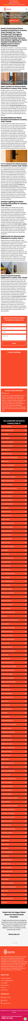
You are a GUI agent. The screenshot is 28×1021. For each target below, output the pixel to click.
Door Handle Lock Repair (8, 546)
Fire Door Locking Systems (8, 639)
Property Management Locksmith (10, 805)
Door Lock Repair (6, 577)
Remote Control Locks (7, 821)
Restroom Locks (5, 836)
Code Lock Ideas (6, 519)
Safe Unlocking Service (7, 852)
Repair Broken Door (6, 825)
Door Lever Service (6, 565)
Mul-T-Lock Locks (6, 774)
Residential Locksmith (7, 832)
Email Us (5, 1000)
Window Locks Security (7, 898)
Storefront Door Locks (7, 871)
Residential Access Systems (8, 828)
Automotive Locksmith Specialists (10, 457)
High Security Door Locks (8, 662)
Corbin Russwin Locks (7, 531)
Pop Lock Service (6, 801)
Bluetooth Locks (5, 473)
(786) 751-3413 (14, 21)
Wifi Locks (4, 894)
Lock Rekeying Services (7, 720)
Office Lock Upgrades (7, 782)
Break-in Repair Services (8, 480)
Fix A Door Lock (5, 643)
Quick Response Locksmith (8, 817)
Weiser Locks (5, 890)
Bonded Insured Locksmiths (8, 476)
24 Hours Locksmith (6, 426)
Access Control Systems (7, 442)
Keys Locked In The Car (7, 697)
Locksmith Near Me (6, 736)
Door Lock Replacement (7, 581)
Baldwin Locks (5, 461)
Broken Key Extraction (7, 484)
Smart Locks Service (6, 867)
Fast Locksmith (5, 623)
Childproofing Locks (6, 515)
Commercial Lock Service (8, 523)
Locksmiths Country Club (16, 1010)
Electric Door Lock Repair (8, 593)
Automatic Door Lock (7, 453)
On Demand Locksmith (7, 786)
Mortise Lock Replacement (8, 770)
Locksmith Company (6, 728)
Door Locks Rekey (6, 585)
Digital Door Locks (6, 542)
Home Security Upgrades (8, 678)
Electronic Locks (6, 596)
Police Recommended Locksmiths (10, 798)
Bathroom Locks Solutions (8, 465)
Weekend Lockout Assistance (9, 887)
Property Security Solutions (8, 809)
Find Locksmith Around (7, 631)
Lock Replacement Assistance (9, 724)
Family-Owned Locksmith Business (10, 620)
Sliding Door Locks (6, 863)
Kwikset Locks (5, 701)
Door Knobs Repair (6, 562)
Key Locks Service (6, 689)
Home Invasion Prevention (8, 670)
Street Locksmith (6, 875)
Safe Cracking (5, 844)
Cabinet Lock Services (7, 500)
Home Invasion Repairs (7, 674)
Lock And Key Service (7, 709)
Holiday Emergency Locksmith (9, 666)
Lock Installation (6, 716)
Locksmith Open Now (7, 740)
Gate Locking (5, 654)
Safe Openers (5, 848)
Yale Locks (4, 902)
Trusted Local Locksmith (7, 883)
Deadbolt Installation (7, 534)
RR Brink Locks (5, 840)
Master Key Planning (7, 751)
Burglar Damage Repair (7, 492)
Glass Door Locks (6, 658)
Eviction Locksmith (6, 608)
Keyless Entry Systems (7, 693)
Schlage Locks (5, 856)
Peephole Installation (7, 794)
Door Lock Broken (6, 569)
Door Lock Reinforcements (8, 573)
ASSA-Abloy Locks (6, 449)
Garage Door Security (7, 647)
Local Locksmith (6, 705)
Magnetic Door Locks (7, 743)
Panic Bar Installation (7, 790)
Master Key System (6, 755)
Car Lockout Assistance (7, 504)
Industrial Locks (5, 685)
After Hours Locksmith (7, 446)
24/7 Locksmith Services (8, 430)
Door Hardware (5, 554)
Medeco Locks (5, 759)
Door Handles (5, 550)
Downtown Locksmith (7, 589)
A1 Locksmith (5, 434)
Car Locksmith (5, 507)
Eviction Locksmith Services (8, 612)
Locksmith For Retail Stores (8, 732)
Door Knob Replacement (7, 558)
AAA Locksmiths (5, 438)
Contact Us (3, 987)
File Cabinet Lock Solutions (8, 627)
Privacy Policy (4, 990)
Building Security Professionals (9, 488)
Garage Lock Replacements (8, 651)
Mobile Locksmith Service (8, 763)
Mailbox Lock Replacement (8, 747)
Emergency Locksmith (7, 604)
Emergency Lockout (6, 600)
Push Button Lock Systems (8, 813)
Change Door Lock (6, 511)
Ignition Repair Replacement (8, 681)
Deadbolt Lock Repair (7, 538)
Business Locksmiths (7, 496)
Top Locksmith (5, 879)
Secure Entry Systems (7, 859)
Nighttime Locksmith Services (9, 778)
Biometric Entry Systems (7, 469)
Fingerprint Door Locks (7, 635)
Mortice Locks (5, 767)
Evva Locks (4, 616)
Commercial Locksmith (7, 527)
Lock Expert (4, 712)
